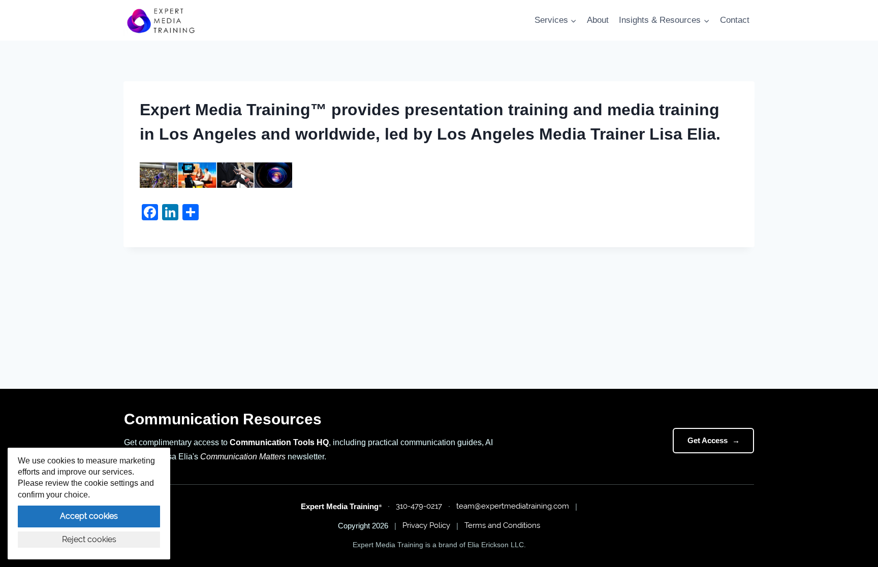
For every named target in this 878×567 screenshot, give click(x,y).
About (598, 20)
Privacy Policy (426, 525)
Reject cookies (89, 539)
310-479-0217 (419, 506)
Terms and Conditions (502, 525)
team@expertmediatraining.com (512, 506)
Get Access (713, 440)
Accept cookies (89, 516)
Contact (734, 20)
